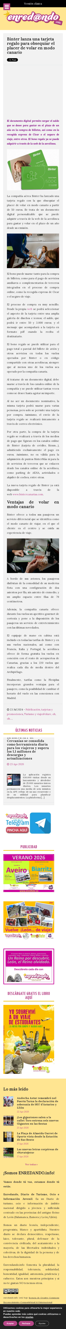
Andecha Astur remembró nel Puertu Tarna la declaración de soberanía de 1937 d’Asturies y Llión (37, 1102)
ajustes (29, 1317)
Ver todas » (31, 1164)
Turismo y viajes (33, 714)
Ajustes (42, 1323)
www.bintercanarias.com (28, 494)
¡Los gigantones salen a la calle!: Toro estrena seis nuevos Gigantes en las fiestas (38, 1120)
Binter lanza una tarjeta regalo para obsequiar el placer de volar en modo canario (31, 45)
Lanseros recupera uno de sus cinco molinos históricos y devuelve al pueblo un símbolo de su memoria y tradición (28, 799)
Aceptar (10, 1323)
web (29, 309)
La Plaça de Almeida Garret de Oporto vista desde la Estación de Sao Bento (37, 1136)
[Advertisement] (33, 90)
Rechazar (26, 1323)
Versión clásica (33, 3)
